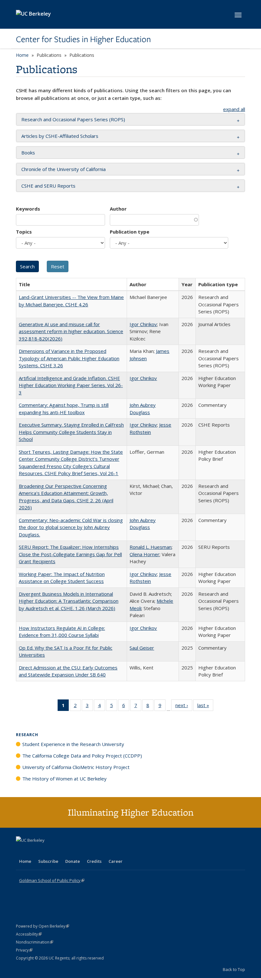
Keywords (28, 208)
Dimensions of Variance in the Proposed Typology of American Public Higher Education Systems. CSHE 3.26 (69, 358)
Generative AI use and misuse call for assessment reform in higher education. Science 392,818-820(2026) (71, 331)
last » (205, 706)
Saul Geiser (142, 648)
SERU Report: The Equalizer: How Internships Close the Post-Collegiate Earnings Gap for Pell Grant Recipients (70, 554)
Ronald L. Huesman (151, 547)
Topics (24, 231)
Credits (94, 861)
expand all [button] (234, 109)
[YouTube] (46, 851)
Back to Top (234, 969)
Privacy (24, 950)
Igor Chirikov (143, 324)
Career (116, 861)
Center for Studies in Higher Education (83, 39)
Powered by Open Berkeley (42, 926)
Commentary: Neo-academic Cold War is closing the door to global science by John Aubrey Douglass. (71, 527)
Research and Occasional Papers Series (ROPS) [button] (73, 119)
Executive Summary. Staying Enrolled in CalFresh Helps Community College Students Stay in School (71, 432)
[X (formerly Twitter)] (21, 851)
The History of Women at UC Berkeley (64, 778)
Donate (72, 861)
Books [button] (28, 152)
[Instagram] (58, 851)
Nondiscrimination (34, 942)
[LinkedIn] (34, 851)
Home (22, 55)
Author (118, 208)
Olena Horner (144, 554)
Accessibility (29, 934)
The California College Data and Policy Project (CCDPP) (82, 755)
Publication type (129, 231)
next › (183, 706)
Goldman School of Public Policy (51, 880)
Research (27, 734)
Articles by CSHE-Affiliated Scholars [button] (59, 136)
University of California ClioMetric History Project (76, 767)
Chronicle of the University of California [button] (63, 169)
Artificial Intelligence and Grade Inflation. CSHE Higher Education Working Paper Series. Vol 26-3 (71, 385)
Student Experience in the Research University (73, 744)
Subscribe (48, 861)
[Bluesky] (71, 851)
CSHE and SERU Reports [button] (48, 186)
